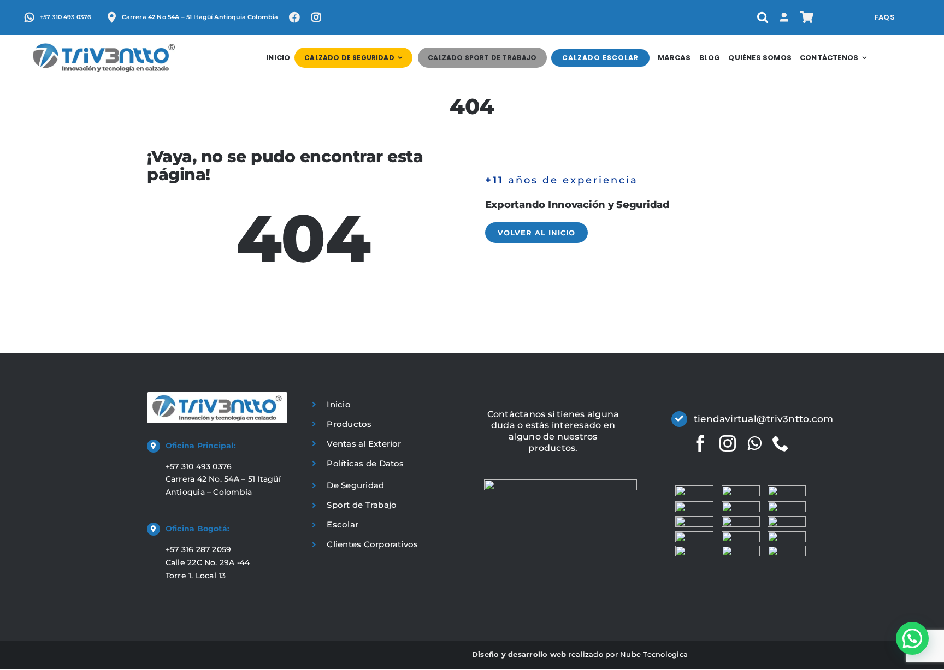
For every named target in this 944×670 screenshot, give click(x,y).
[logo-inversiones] (104, 47)
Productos (349, 424)
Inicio (338, 404)
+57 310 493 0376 (199, 466)
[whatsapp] (754, 443)
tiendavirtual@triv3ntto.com (763, 418)
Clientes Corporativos (372, 544)
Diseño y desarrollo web (519, 654)
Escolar (342, 524)
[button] (762, 17)
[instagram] (727, 443)
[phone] (780, 443)
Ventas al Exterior (364, 443)
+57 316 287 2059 (199, 549)
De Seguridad (355, 485)
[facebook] (700, 443)
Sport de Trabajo (362, 505)
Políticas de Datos (365, 463)
